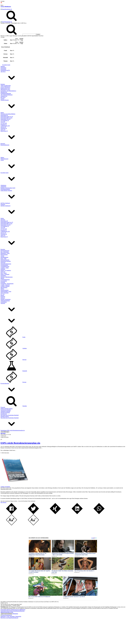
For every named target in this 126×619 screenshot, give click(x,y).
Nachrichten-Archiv (8, 612)
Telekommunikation (5, 300)
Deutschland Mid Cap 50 (6, 117)
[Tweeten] (33, 513)
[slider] (3, 438)
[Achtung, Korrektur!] (14, 485)
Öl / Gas (2, 294)
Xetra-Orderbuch (12, 609)
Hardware (3, 271)
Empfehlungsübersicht (6, 93)
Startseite (3, 66)
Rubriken (3, 84)
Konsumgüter (4, 281)
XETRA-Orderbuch (5, 203)
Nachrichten (3, 67)
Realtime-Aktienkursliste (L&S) (8, 188)
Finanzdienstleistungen (6, 263)
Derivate (24, 359)
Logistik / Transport (5, 284)
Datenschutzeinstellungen (6, 613)
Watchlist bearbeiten (5, 412)
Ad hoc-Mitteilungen (6, 6)
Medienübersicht (4, 158)
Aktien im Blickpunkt (6, 85)
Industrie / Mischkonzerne (7, 277)
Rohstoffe (3, 296)
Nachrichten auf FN (5, 70)
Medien (2, 157)
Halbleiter (3, 269)
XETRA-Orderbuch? (5, 205)
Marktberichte (4, 92)
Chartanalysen (4, 96)
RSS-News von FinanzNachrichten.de (9, 617)
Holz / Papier (4, 273)
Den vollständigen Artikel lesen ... (8, 450)
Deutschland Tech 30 (5, 119)
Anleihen (24, 348)
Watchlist (24, 406)
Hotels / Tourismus (5, 274)
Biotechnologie (4, 254)
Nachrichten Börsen (5, 611)
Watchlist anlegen (5, 416)
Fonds (23, 337)
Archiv (2, 160)
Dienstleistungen (4, 257)
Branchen (3, 143)
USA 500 (3, 121)
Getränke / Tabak (5, 267)
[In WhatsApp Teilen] (99, 513)
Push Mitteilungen (5, 431)
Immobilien (3, 275)
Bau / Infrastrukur (5, 252)
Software (3, 298)
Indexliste (3, 219)
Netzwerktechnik (4, 292)
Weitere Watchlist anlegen (6, 408)
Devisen (24, 382)
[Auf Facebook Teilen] (11, 513)
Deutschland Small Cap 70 (7, 116)
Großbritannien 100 (5, 125)
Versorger (3, 303)
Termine (2, 98)
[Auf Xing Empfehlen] (55, 513)
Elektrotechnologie (5, 259)
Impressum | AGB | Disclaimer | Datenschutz (11, 616)
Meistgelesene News (5, 89)
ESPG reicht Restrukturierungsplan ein (20, 443)
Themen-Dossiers (5, 100)
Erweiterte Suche (6, 64)
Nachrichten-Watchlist (6, 410)
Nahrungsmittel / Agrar (6, 291)
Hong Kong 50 (4, 131)
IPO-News (3, 97)
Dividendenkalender (5, 189)
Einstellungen (4, 413)
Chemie (2, 256)
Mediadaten (15, 613)
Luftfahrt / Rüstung (5, 286)
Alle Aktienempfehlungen (6, 94)
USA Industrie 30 (5, 120)
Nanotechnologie (4, 290)
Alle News (3, 71)
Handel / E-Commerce (6, 270)
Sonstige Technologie (5, 299)
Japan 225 (3, 129)
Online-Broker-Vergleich (6, 190)
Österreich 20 (4, 128)
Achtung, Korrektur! (5, 486)
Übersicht (3, 204)
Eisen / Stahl (3, 258)
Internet (2, 278)
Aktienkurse (3, 185)
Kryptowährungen (5, 383)
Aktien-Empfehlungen (15, 611)
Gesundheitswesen (5, 266)
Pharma (2, 295)
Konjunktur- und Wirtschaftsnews (8, 90)
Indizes (2, 112)
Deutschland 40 (4, 115)
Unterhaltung (4, 302)
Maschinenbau (4, 287)
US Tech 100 (4, 123)
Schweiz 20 (3, 127)
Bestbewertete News (5, 88)
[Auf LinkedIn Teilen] (77, 513)
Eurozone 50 (3, 124)
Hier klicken (3, 502)
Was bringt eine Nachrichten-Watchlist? (10, 415)
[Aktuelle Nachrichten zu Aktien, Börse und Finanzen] (6, 9)
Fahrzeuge (3, 262)
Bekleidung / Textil (5, 253)
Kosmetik (3, 282)
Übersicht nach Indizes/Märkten (8, 114)
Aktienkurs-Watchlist (5, 411)
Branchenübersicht (5, 145)
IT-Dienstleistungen (5, 279)
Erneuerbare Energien (6, 261)
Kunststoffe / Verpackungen (7, 283)
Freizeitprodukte (4, 265)
